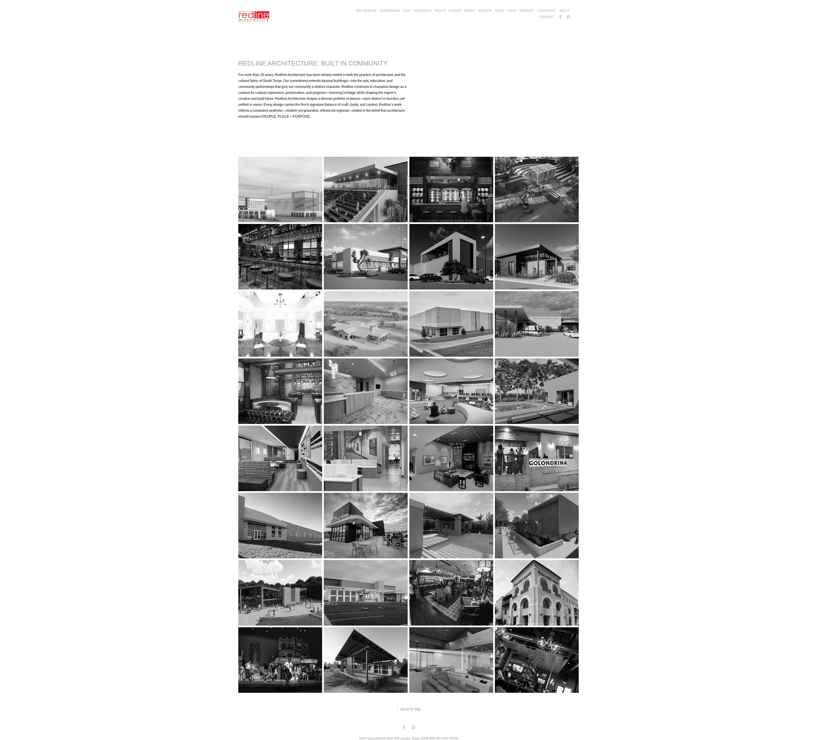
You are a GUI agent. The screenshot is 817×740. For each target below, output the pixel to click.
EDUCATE (485, 10)
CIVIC (407, 10)
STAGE (500, 10)
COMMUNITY (546, 10)
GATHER (455, 10)
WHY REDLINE (366, 10)
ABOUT (564, 10)
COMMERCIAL (390, 10)
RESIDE (469, 10)
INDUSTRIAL (423, 10)
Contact (547, 17)
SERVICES (526, 10)
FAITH (512, 10)
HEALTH (440, 10)
